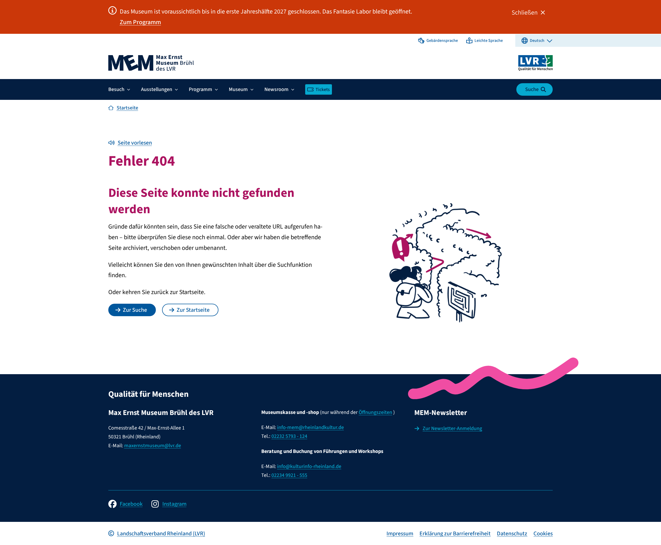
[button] (438, 40)
